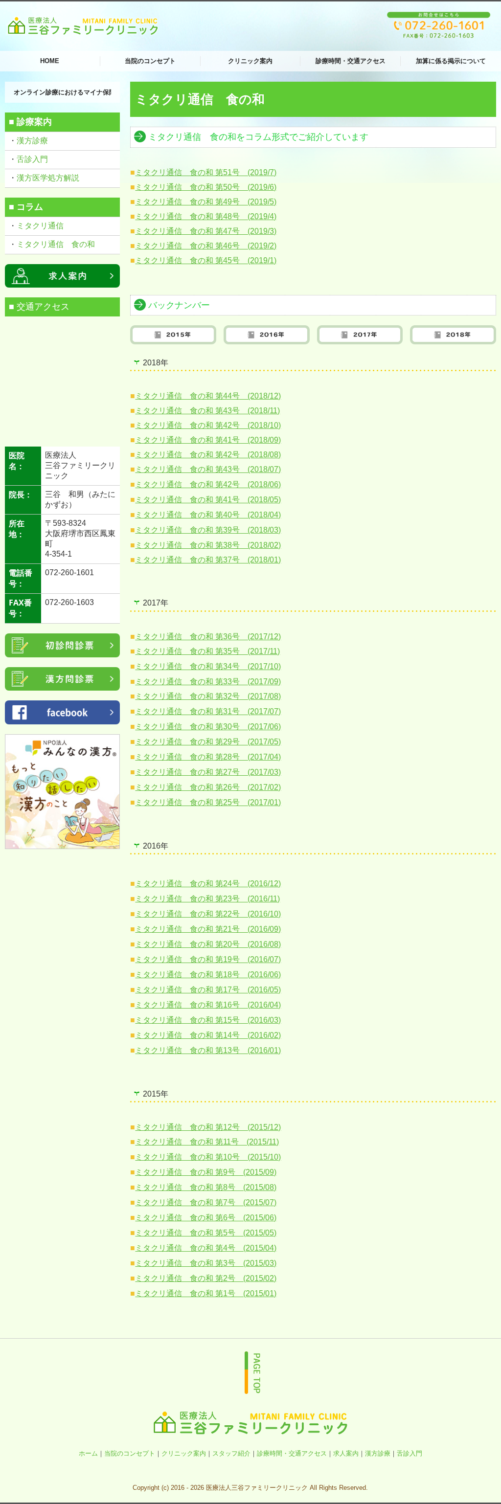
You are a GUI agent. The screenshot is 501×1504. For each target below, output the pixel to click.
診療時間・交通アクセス (351, 61)
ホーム (88, 1453)
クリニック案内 (250, 61)
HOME (49, 61)
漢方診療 (32, 140)
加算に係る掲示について (451, 61)
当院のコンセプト (150, 61)
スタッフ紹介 (231, 1453)
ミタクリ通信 (41, 226)
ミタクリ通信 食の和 (56, 244)
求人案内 (346, 1453)
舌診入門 (32, 159)
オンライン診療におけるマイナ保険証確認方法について (62, 92)
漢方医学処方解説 (48, 178)
